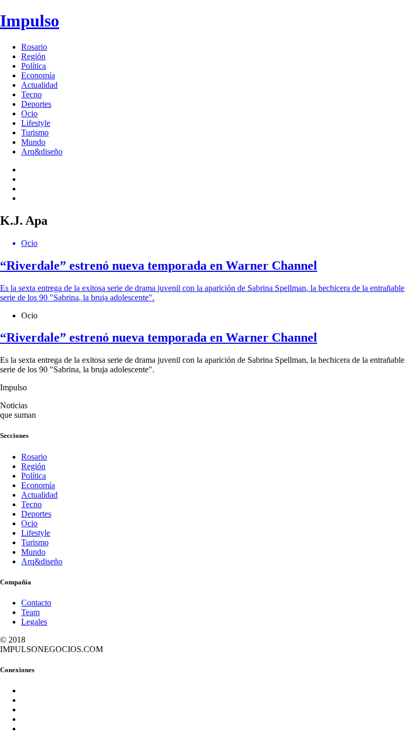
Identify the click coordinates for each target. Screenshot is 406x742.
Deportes (36, 103)
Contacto (36, 602)
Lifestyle (35, 122)
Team (30, 612)
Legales (34, 621)
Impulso (29, 20)
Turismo (35, 132)
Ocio (29, 113)
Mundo (33, 142)
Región (33, 56)
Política (33, 65)
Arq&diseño (41, 151)
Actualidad (39, 84)
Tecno (31, 94)
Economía (38, 75)
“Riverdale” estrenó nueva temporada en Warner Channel (158, 337)
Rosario (34, 46)
